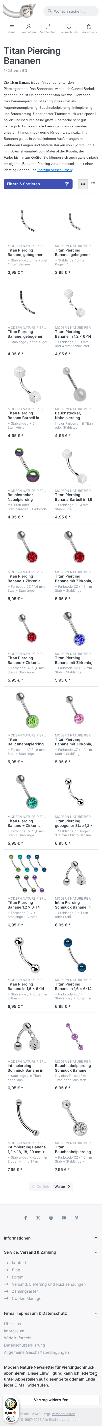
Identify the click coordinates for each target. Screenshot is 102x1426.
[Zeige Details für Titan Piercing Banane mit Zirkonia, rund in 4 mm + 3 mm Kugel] (74, 710)
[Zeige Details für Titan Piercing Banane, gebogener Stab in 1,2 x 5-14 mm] (74, 221)
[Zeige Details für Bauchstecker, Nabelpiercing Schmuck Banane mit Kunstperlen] (74, 384)
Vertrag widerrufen (51, 1399)
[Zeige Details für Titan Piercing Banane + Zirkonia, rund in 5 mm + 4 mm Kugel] (27, 547)
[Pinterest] (76, 1217)
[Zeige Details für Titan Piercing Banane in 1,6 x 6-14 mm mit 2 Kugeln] (27, 955)
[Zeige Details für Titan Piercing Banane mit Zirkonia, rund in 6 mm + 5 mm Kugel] (74, 629)
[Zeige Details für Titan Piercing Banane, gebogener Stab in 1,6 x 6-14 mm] (27, 221)
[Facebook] (25, 1217)
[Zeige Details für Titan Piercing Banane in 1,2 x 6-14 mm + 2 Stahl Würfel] (74, 302)
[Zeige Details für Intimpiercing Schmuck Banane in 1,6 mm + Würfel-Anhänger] (27, 1036)
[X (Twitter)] (38, 1217)
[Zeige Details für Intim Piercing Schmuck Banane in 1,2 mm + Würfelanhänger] (74, 873)
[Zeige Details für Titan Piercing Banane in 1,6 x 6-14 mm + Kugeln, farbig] (74, 955)
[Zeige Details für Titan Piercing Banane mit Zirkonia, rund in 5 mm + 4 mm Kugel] (74, 547)
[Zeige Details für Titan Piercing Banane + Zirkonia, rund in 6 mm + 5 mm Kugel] (27, 792)
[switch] (10, 1419)
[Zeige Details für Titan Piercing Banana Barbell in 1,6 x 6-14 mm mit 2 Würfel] (27, 384)
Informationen (17, 1238)
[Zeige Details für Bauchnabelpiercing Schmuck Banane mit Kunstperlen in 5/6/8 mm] (74, 1036)
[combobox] (71, 11)
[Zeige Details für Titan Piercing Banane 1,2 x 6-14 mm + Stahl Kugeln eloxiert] (27, 873)
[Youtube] (63, 1217)
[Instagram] (51, 1217)
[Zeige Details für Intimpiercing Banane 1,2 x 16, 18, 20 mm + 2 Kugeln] (27, 1118)
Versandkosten (63, 1414)
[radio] (83, 184)
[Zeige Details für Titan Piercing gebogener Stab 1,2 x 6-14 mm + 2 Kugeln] (74, 792)
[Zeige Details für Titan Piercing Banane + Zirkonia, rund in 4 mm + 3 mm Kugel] (27, 629)
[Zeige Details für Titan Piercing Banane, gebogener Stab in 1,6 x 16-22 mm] (27, 302)
